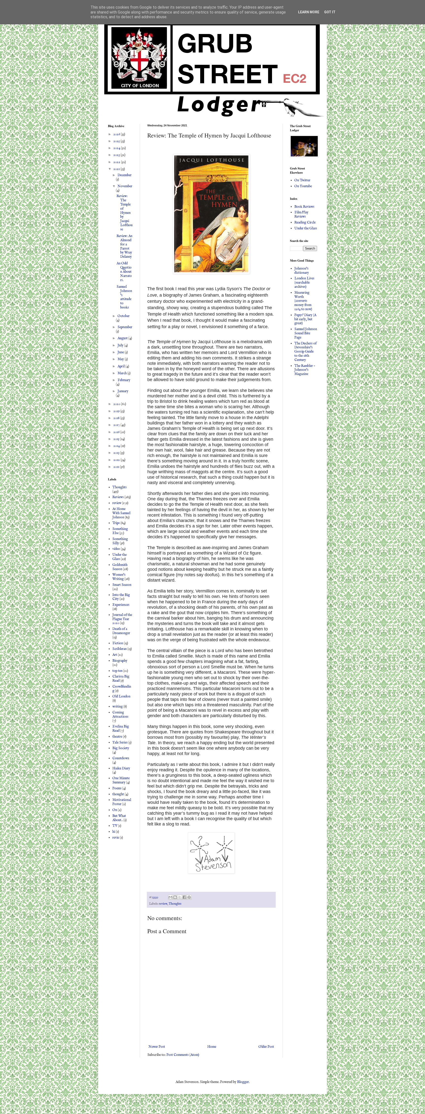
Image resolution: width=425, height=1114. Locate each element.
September (125, 327)
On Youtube (303, 186)
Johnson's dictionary (301, 270)
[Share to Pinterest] (189, 897)
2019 (116, 411)
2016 (116, 432)
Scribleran (119, 649)
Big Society (120, 748)
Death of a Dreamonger (121, 631)
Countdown (120, 758)
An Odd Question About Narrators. (124, 271)
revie (115, 837)
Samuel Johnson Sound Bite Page (305, 333)
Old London (121, 696)
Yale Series (120, 742)
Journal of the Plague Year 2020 (122, 619)
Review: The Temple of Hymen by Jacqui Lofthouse (125, 212)
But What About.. (119, 818)
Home (211, 1047)
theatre (117, 736)
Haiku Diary (121, 768)
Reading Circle (305, 222)
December (125, 175)
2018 (116, 418)
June (121, 352)
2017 (117, 425)
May (121, 359)
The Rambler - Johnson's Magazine (304, 370)
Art (114, 655)
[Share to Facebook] (184, 897)
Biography (119, 660)
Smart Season (121, 585)
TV (114, 826)
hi (113, 831)
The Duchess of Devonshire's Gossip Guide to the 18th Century (305, 351)
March (122, 373)
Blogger (243, 1082)
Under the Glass (119, 557)
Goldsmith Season (119, 567)
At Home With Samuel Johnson (121, 513)
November (125, 186)
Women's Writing (118, 577)
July (121, 345)
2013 (116, 453)
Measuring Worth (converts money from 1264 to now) (303, 300)
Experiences (120, 605)
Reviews (118, 497)
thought (118, 794)
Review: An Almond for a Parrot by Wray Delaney (124, 246)
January (123, 391)
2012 (117, 460)
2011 (116, 467)
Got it (329, 12)
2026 (117, 134)
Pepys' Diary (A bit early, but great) (305, 319)
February (124, 380)
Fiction (117, 643)
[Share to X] (179, 897)
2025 (117, 141)
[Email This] (170, 897)
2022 (117, 162)
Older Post (266, 1047)
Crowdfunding (121, 688)
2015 (116, 439)
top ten (117, 671)
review (163, 904)
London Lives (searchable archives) (304, 282)
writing (117, 706)
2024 (117, 148)
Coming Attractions (120, 714)
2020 (117, 404)
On (114, 810)
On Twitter (302, 180)
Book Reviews (304, 206)
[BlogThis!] (175, 897)
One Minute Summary (121, 780)
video (116, 549)
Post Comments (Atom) (183, 1055)
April (121, 366)
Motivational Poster (121, 802)
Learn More (308, 12)
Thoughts (175, 904)
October (124, 316)
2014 (117, 446)
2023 (117, 155)
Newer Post (157, 1047)
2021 (117, 169)
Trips (116, 523)
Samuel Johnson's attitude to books (124, 297)
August (123, 338)
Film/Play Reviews (301, 214)
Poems (116, 788)
